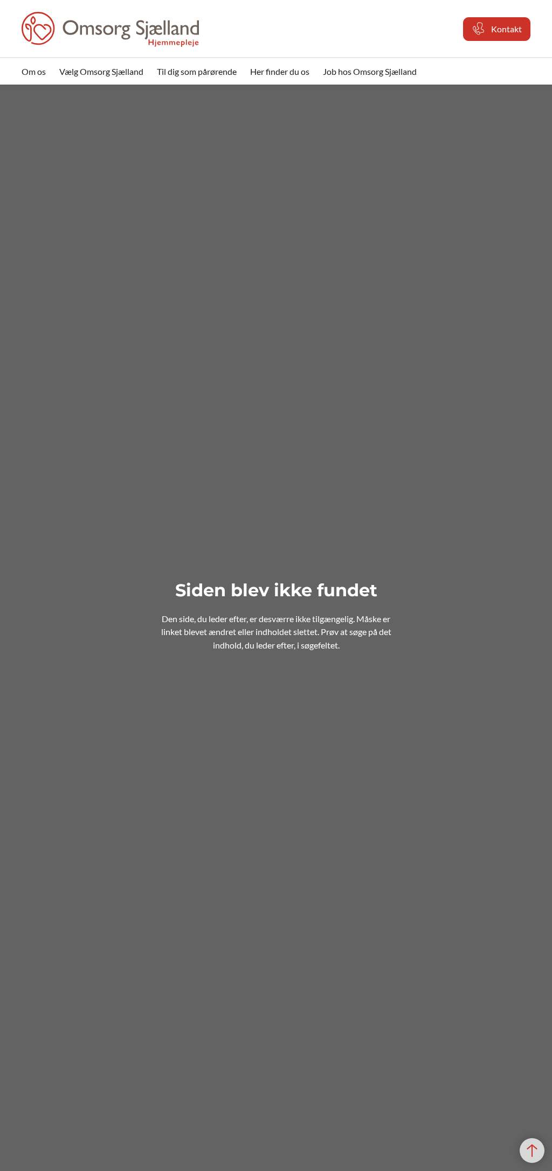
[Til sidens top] (532, 1150)
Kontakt (506, 29)
